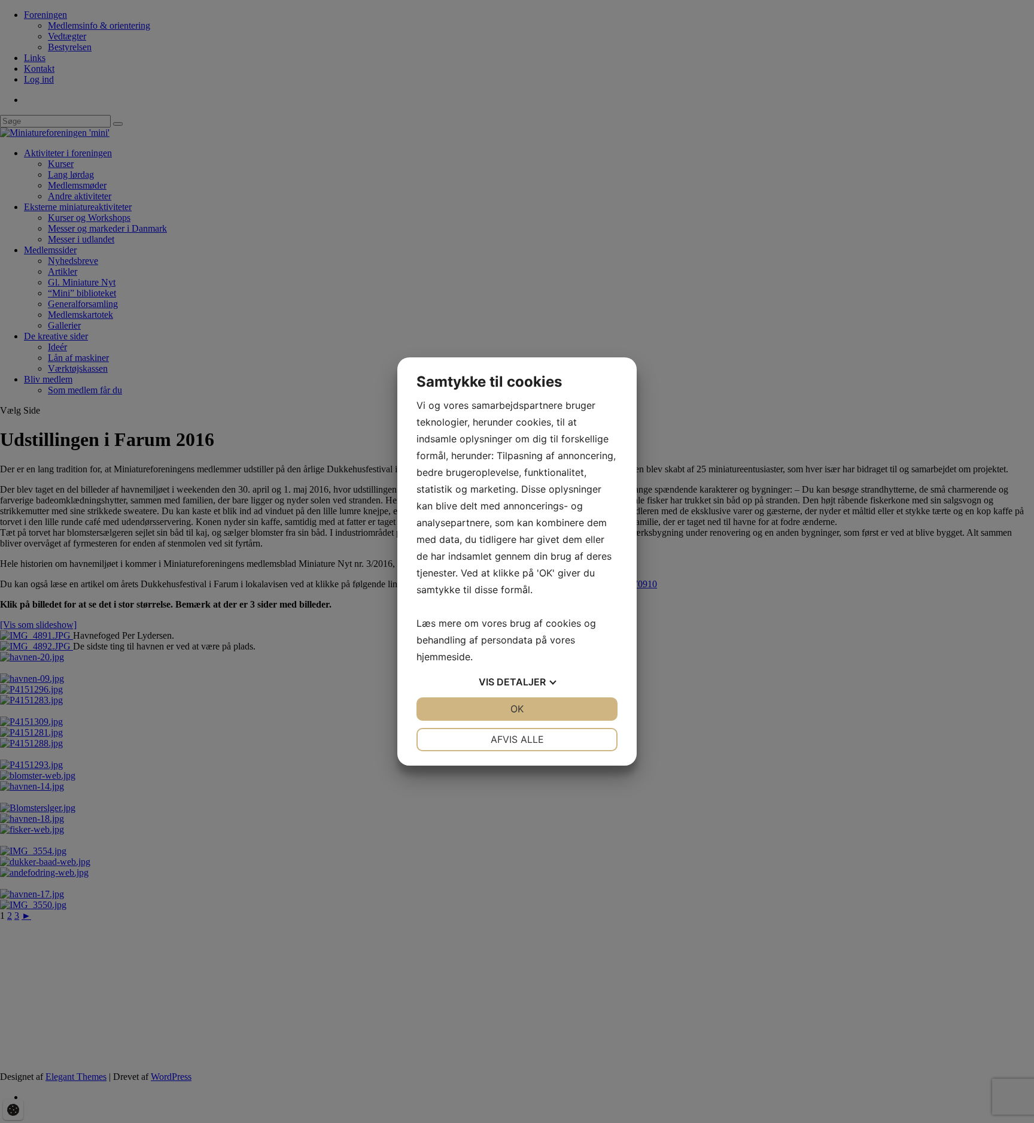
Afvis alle (517, 739)
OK (517, 709)
